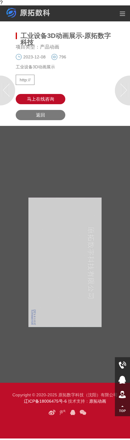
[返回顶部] (122, 408)
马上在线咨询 (40, 98)
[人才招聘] (122, 394)
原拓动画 (97, 401)
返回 (40, 114)
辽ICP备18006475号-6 (45, 401)
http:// (25, 79)
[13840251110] (122, 364)
